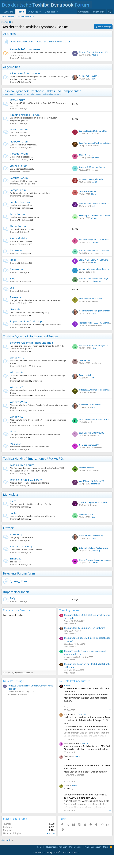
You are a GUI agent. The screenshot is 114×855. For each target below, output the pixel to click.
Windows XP (17, 416)
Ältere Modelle (18, 238)
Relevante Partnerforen (19, 573)
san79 (94, 182)
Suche (13, 513)
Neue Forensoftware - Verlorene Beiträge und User (40, 41)
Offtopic (8, 528)
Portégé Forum (19, 153)
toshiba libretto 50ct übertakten (93, 131)
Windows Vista (18, 402)
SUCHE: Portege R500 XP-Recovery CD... (96, 239)
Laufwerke (16, 250)
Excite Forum (17, 100)
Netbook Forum (19, 141)
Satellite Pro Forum (21, 202)
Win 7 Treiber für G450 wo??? (91, 481)
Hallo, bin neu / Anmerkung (91, 535)
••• (110, 710)
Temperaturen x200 (87, 191)
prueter (95, 157)
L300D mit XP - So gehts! (90, 404)
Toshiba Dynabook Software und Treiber (30, 336)
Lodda (94, 262)
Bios (12, 278)
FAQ (12, 598)
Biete (13, 501)
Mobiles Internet (86, 467)
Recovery (15, 297)
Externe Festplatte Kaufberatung (93, 548)
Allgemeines (11, 67)
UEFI (12, 288)
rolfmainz (95, 483)
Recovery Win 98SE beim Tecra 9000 (94, 215)
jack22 (95, 206)
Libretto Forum (19, 129)
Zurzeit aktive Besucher (17, 610)
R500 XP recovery (86, 155)
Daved (95, 348)
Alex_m (95, 54)
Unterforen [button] (36, 366)
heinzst (85, 743)
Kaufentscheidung (21, 546)
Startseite (8, 11)
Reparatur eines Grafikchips (26, 321)
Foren (21, 11)
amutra (94, 562)
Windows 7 (16, 387)
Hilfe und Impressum (92, 846)
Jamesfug (95, 550)
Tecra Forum (17, 214)
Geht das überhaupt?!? (89, 445)
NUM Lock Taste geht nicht (91, 179)
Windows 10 (17, 357)
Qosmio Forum (18, 165)
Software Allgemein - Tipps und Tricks (31, 342)
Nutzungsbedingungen (56, 846)
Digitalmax (96, 281)
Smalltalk (15, 558)
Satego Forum (18, 190)
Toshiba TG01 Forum (22, 465)
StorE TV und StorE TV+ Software (93, 259)
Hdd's (13, 259)
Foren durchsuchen (25, 16)
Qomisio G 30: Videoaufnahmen (93, 167)
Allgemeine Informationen (25, 73)
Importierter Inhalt (16, 592)
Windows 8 (16, 372)
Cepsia (94, 218)
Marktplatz (10, 494)
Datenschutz (74, 846)
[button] (40, 11)
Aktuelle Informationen (25, 49)
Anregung (16, 534)
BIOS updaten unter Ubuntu (91, 432)
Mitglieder (50, 11)
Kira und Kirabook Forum (25, 114)
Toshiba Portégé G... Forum (26, 479)
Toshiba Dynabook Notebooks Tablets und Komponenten (42, 91)
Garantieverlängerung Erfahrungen (94, 310)
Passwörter (16, 269)
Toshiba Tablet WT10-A (89, 76)
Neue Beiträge (7, 16)
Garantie (15, 309)
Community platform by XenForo (57, 852)
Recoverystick (85, 375)
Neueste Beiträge (13, 681)
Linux (13, 431)
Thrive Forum (18, 226)
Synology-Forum (19, 581)
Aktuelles (33, 11)
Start (105, 846)
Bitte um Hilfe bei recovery (90, 298)
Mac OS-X (15, 443)
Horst (93, 194)
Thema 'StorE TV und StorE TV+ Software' (84, 627)
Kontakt (40, 846)
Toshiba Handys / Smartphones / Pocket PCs (33, 458)
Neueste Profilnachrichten (75, 681)
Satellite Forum (19, 178)
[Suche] (110, 11)
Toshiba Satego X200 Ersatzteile (93, 502)
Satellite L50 (84, 360)
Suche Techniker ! (86, 514)
